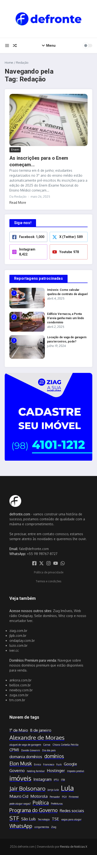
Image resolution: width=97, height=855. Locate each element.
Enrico (37, 764)
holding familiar (36, 771)
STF (14, 818)
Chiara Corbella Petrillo (65, 744)
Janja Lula (53, 789)
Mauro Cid (18, 796)
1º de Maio (18, 730)
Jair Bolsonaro (27, 788)
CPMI (14, 749)
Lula (67, 788)
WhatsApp (20, 826)
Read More (17, 202)
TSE (55, 818)
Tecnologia (44, 819)
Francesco (48, 764)
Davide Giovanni (30, 750)
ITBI (63, 779)
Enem (15, 149)
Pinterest (74, 796)
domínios (54, 756)
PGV (64, 796)
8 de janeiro (40, 730)
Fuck (59, 764)
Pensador (55, 796)
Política (41, 803)
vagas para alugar (71, 819)
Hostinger (56, 770)
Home (9, 62)
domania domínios (25, 756)
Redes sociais (72, 810)
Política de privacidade (48, 572)
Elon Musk (20, 763)
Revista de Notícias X (73, 846)
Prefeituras (57, 803)
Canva (46, 744)
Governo (17, 770)
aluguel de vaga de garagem (25, 744)
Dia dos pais (49, 750)
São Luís (28, 818)
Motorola (39, 796)
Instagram (42, 779)
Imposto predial (75, 771)
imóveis (20, 778)
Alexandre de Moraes (37, 737)
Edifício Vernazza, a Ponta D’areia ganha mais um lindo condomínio (65, 318)
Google (70, 763)
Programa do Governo (33, 810)
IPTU (56, 779)
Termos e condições (48, 581)
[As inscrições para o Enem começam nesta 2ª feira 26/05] (48, 120)
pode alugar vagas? (20, 803)
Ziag (53, 827)
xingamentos (41, 827)
